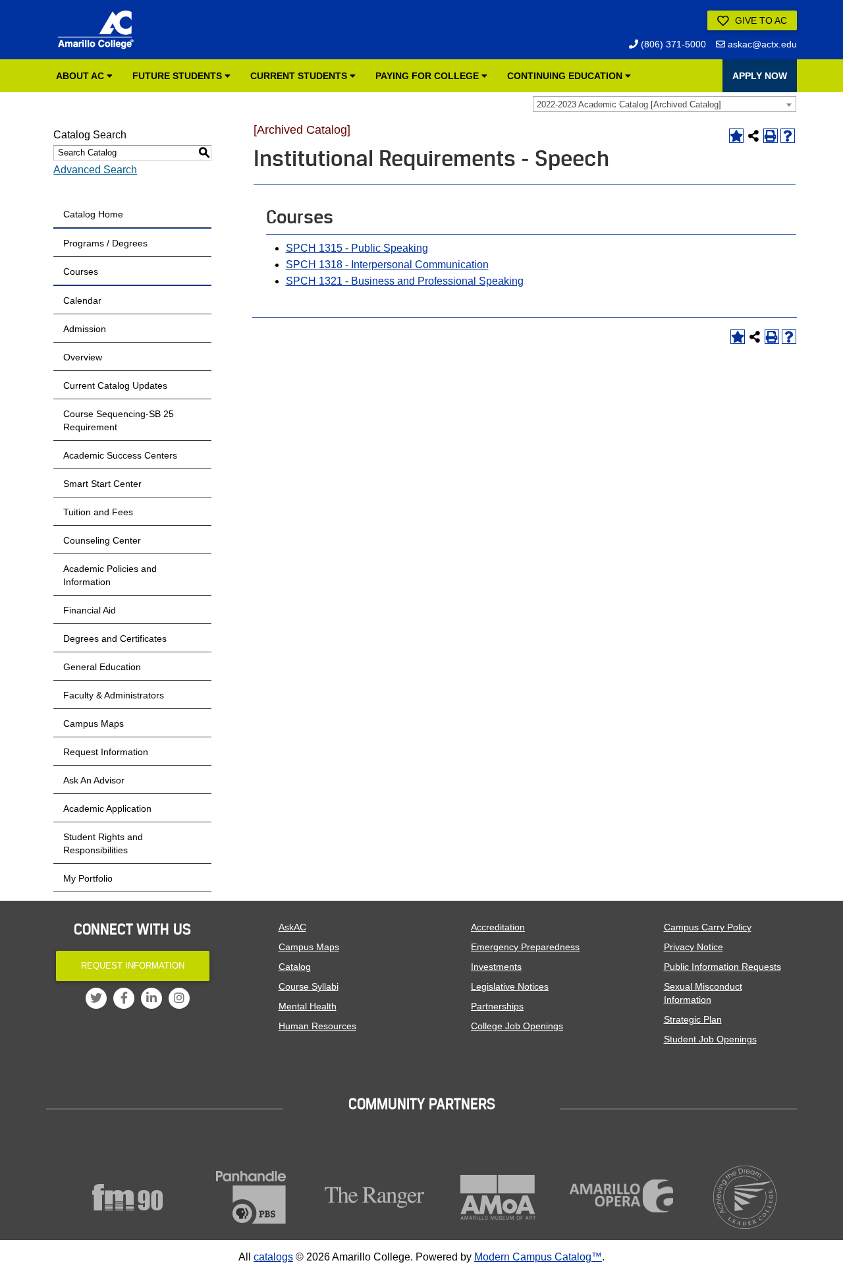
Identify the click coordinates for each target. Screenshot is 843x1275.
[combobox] (664, 104)
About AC (81, 76)
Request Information (105, 752)
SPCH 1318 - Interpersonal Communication (387, 264)
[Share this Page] (753, 135)
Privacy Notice (693, 947)
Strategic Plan (693, 1019)
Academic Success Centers (120, 455)
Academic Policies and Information (110, 575)
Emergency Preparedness (525, 947)
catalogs (273, 1256)
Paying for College (428, 76)
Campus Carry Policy (707, 927)
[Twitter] (96, 998)
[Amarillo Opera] (622, 1196)
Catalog (295, 966)
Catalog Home (93, 214)
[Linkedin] (151, 998)
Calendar (82, 300)
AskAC (292, 927)
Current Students (300, 76)
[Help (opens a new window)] (787, 135)
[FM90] (128, 1197)
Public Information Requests (722, 966)
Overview (82, 357)
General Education (102, 667)
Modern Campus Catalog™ (538, 1256)
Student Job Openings (710, 1039)
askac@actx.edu (761, 44)
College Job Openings (517, 1026)
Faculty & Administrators (113, 695)
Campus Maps (93, 723)
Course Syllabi (309, 986)
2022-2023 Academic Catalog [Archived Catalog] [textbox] (629, 104)
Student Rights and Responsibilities (103, 843)
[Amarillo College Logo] (95, 29)
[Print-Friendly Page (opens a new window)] (770, 135)
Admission (84, 329)
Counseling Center (102, 540)
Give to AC (759, 20)
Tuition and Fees (98, 512)
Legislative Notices (510, 986)
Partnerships (497, 1006)
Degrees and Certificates (115, 638)
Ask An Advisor (93, 780)
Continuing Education (566, 76)
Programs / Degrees (105, 243)
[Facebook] (123, 998)
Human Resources (317, 1026)
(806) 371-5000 (672, 44)
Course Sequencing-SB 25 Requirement (118, 420)
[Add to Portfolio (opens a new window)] (736, 135)
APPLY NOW (759, 76)
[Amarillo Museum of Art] (499, 1197)
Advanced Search (95, 169)
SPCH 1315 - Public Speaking (357, 248)
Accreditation (498, 927)
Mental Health (308, 1006)
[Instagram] (179, 998)
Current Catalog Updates (115, 385)
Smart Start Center (102, 483)
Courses (80, 271)
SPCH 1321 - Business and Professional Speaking (405, 281)
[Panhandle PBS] (252, 1197)
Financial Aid (89, 610)
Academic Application (107, 808)
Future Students (178, 76)
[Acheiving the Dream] (745, 1197)
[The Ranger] (375, 1197)
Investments (496, 966)
